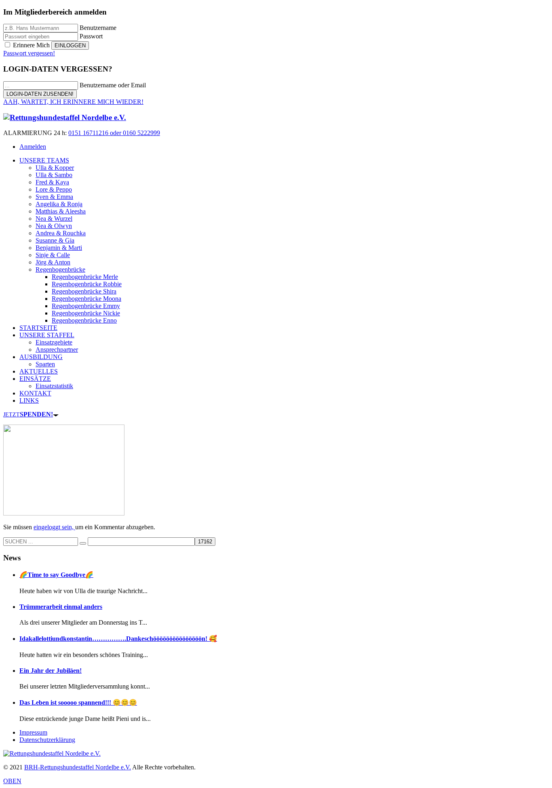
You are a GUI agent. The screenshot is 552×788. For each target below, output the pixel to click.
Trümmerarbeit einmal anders (60, 606)
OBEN (12, 780)
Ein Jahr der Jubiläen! (50, 670)
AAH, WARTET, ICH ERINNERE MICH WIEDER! (73, 101)
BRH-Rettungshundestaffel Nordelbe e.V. (77, 767)
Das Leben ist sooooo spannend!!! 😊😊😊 (78, 702)
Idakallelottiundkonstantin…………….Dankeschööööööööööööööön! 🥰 (118, 638)
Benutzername (98, 27)
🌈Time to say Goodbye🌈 (56, 574)
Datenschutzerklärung (47, 739)
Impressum (33, 732)
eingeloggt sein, (54, 527)
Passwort (91, 36)
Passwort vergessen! (29, 53)
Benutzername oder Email (113, 85)
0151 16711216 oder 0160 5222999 (114, 132)
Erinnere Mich (31, 45)
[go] (83, 543)
